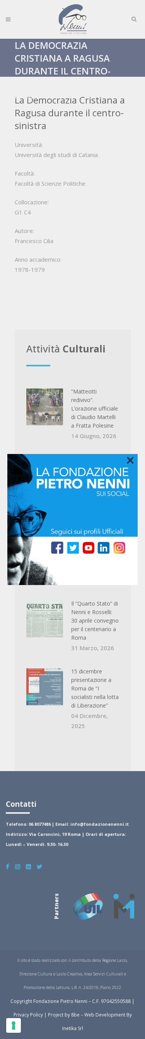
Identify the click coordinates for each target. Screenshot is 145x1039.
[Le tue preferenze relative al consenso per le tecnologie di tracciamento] (13, 1025)
